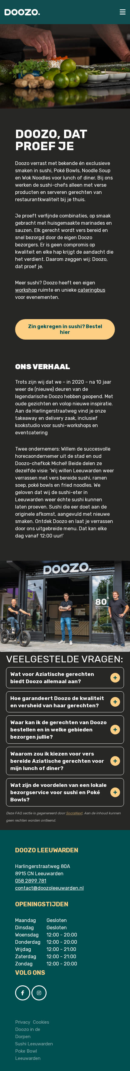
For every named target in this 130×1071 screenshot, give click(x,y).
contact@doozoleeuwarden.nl (49, 888)
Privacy (22, 1022)
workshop (26, 290)
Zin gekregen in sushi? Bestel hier (65, 329)
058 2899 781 (30, 881)
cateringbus (91, 290)
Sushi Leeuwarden (34, 1044)
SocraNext (74, 813)
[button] (115, 678)
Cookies (41, 1022)
